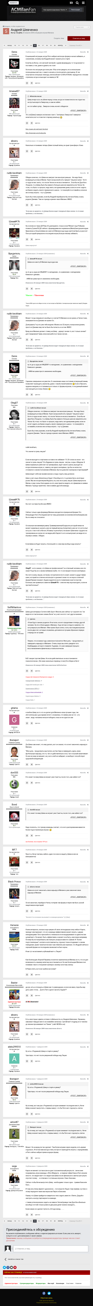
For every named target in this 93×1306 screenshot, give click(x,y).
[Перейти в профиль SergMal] (6, 31)
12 (23, 45)
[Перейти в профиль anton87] (14, 1134)
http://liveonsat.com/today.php (36, 133)
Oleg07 (14, 402)
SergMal (19, 33)
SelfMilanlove (14, 607)
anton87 (14, 1122)
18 (46, 45)
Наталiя (14, 925)
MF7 (14, 849)
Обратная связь (46, 1298)
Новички (78, 1283)
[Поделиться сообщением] (87, 52)
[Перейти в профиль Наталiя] (14, 937)
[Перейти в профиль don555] (14, 784)
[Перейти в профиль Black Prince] (14, 893)
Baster (14, 982)
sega (14, 1166)
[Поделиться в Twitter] (4, 1267)
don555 (14, 772)
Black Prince (14, 881)
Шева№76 (14, 221)
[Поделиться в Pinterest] (15, 1267)
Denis (14, 52)
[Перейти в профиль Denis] (14, 64)
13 (27, 45)
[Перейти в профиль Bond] (14, 816)
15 (34, 45)
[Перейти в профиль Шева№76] (14, 233)
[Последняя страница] (65, 45)
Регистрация (75, 10)
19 (50, 45)
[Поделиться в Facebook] (8, 1267)
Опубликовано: (36, 52)
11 (19, 45)
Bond (14, 804)
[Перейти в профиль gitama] (14, 720)
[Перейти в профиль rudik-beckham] (14, 185)
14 (31, 45)
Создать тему (59, 38)
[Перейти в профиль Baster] (14, 994)
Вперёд (60, 45)
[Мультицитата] (31, 83)
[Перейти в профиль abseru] (14, 153)
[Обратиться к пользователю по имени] (27, 83)
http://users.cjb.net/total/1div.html (37, 129)
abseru (14, 141)
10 (15, 45)
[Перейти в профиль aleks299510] (14, 1058)
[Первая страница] (4, 45)
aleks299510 (14, 1046)
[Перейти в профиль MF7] (14, 861)
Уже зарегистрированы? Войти (54, 10)
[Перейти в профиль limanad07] (14, 103)
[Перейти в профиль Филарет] (14, 752)
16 (38, 45)
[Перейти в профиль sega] (14, 1178)
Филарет (14, 740)
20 (54, 45)
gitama (14, 708)
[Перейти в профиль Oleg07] (14, 415)
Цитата (37, 83)
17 (42, 45)
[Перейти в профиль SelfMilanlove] (14, 621)
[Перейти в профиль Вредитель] (14, 265)
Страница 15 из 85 (75, 45)
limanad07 (14, 91)
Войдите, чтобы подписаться (14, 26)
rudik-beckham (14, 173)
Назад (9, 45)
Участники (69, 1283)
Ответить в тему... (24, 1249)
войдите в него (11, 1236)
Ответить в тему (79, 38)
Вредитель (14, 253)
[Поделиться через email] (11, 1267)
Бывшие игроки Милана (45, 33)
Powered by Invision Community (46, 1303)
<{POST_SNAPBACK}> (78, 110)
